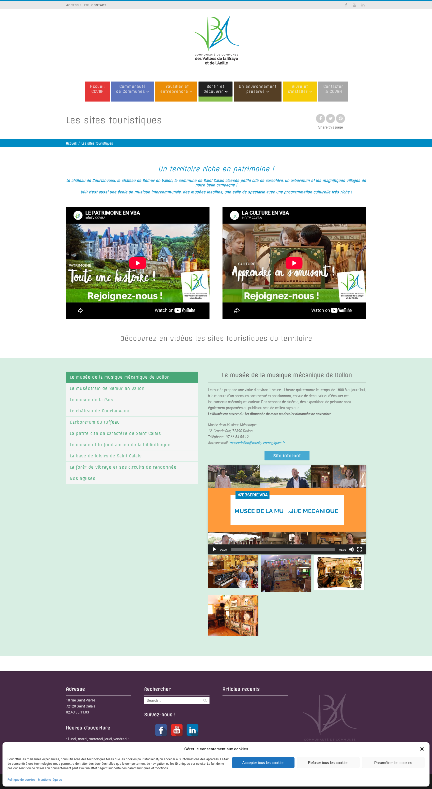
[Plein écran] (359, 549)
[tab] (132, 377)
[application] (287, 509)
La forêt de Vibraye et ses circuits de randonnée (123, 467)
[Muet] (351, 549)
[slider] (283, 549)
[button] (422, 748)
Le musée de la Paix (91, 399)
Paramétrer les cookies (393, 762)
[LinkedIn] (192, 730)
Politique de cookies (22, 779)
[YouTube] (176, 730)
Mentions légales (50, 779)
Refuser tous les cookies (328, 762)
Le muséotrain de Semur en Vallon (107, 388)
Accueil (71, 143)
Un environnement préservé (257, 89)
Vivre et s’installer (298, 89)
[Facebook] (161, 730)
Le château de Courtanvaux (99, 410)
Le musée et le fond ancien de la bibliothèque (120, 444)
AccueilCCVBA (97, 89)
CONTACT (98, 5)
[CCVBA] (216, 43)
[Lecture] (214, 549)
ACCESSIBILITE (77, 5)
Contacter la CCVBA (333, 89)
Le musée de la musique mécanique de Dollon (120, 377)
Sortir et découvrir (214, 89)
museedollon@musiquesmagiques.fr (257, 443)
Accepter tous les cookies (263, 762)
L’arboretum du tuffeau (95, 422)
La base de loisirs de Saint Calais (106, 455)
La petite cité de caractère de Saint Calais (115, 433)
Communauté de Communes (131, 89)
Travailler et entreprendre (174, 89)
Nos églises (82, 478)
